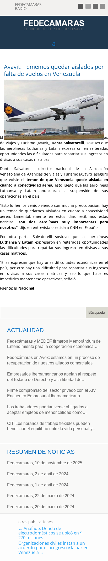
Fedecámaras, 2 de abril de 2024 (37, 474)
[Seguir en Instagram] (95, 6)
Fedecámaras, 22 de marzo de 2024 (40, 495)
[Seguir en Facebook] (80, 6)
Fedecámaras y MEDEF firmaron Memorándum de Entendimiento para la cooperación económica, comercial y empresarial (54, 344)
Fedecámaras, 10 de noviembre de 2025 (44, 463)
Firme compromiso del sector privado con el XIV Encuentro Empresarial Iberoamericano (51, 393)
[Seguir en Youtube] (102, 6)
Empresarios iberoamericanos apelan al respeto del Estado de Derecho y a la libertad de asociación (51, 377)
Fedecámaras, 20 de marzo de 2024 (40, 507)
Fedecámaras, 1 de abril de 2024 (37, 485)
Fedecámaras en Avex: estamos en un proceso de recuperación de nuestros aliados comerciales (53, 360)
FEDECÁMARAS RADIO (28, 6)
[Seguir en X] (88, 6)
